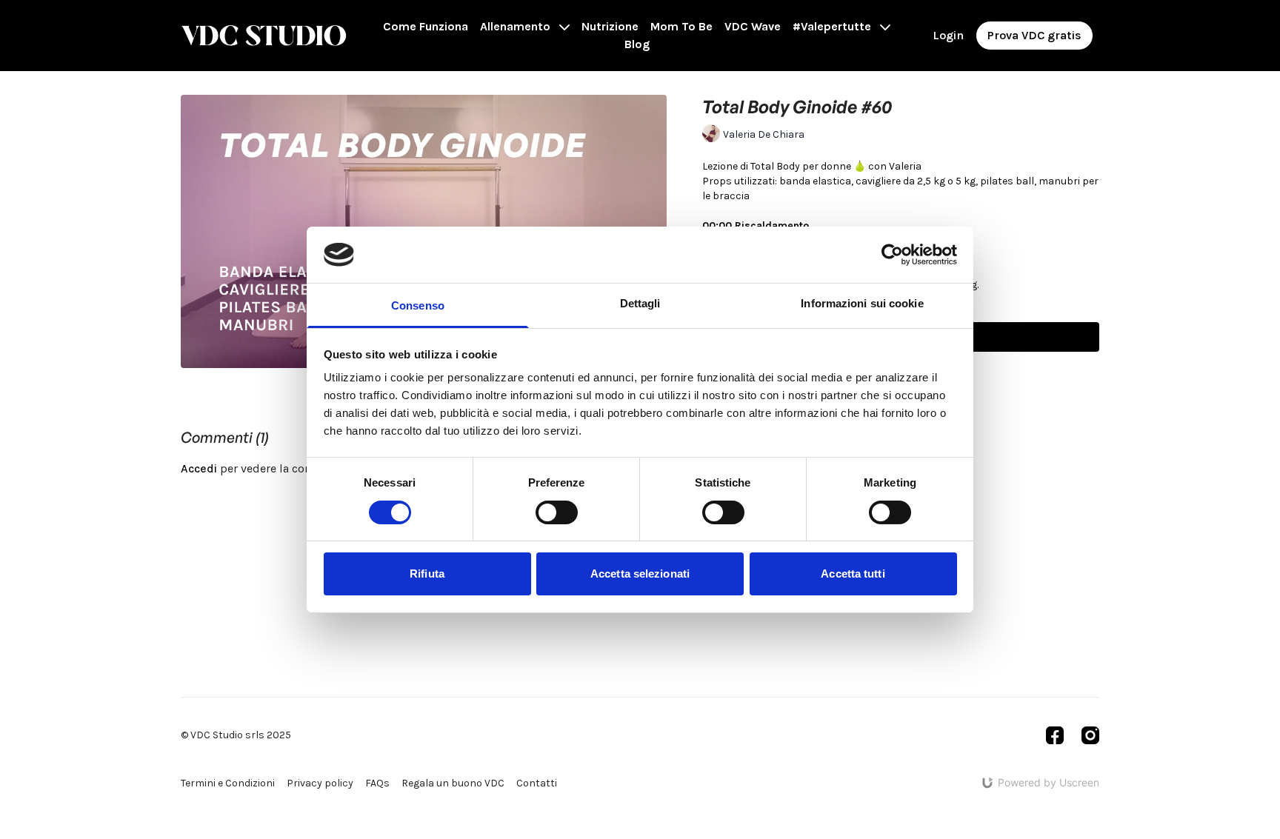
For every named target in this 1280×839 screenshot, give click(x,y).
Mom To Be (681, 26)
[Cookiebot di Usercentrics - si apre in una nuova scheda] (892, 255)
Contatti (536, 783)
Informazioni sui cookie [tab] (862, 303)
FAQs (377, 783)
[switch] (557, 512)
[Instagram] (1090, 735)
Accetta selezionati (640, 573)
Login (948, 35)
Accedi (199, 468)
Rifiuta (427, 573)
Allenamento (516, 26)
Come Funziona (425, 26)
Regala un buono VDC (452, 783)
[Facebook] (1055, 735)
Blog (637, 44)
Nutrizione (610, 26)
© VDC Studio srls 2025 (236, 735)
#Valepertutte (833, 26)
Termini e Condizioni (228, 783)
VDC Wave (752, 26)
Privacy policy (320, 783)
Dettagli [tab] (640, 303)
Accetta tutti (852, 573)
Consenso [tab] (417, 305)
